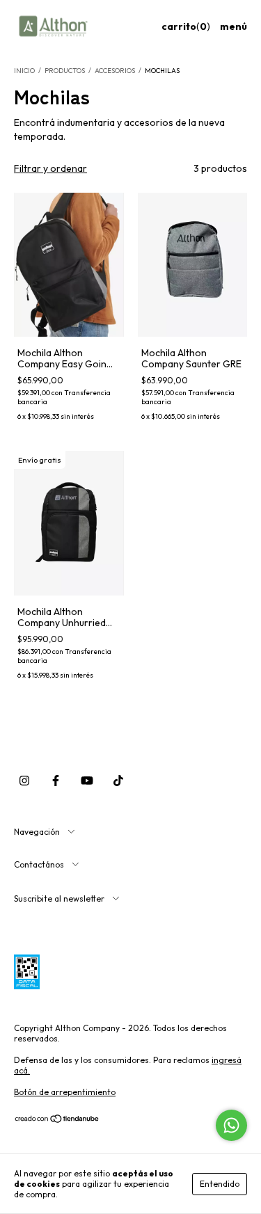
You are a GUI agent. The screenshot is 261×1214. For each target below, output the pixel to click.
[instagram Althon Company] (24, 781)
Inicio (24, 70)
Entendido (219, 1184)
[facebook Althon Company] (55, 781)
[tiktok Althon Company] (118, 781)
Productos (65, 70)
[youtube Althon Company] (87, 781)
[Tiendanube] (57, 1120)
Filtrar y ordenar (50, 168)
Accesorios (115, 70)
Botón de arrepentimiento (65, 1092)
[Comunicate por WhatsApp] (231, 1125)
